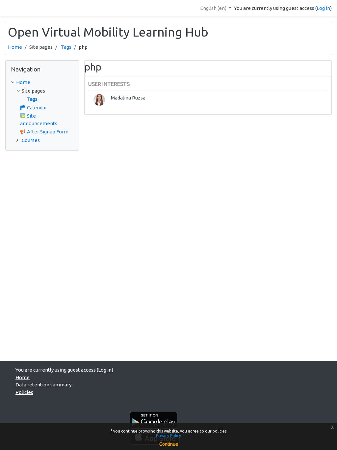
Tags (66, 47)
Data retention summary (43, 384)
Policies (24, 392)
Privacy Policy (168, 436)
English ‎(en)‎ (213, 8)
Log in (323, 8)
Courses (31, 140)
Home (15, 47)
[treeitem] (42, 82)
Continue (168, 444)
